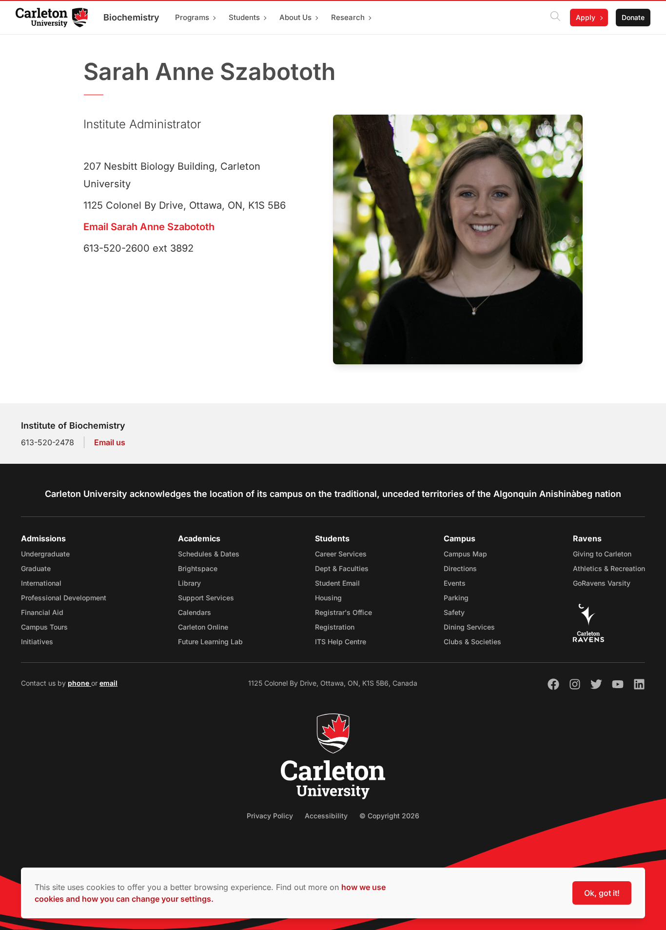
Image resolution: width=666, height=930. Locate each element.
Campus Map (465, 554)
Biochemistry (131, 17)
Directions (460, 568)
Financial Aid (42, 612)
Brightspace (197, 568)
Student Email (337, 583)
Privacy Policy (270, 815)
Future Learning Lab (210, 641)
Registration (334, 627)
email (108, 683)
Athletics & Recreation (609, 568)
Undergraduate (45, 554)
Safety (454, 612)
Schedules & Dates (208, 554)
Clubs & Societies (472, 641)
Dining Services (469, 627)
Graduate (36, 568)
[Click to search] (555, 17)
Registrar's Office (343, 612)
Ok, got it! (602, 893)
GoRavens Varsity (601, 583)
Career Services (341, 554)
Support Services (206, 598)
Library (189, 583)
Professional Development (63, 598)
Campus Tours (44, 627)
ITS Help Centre (340, 641)
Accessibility (326, 815)
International (41, 583)
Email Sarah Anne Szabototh (149, 227)
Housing (328, 598)
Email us (109, 442)
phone (79, 683)
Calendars (194, 612)
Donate (633, 17)
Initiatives (37, 641)
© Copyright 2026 (389, 815)
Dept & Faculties (342, 568)
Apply (585, 17)
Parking (456, 598)
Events (455, 583)
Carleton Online (203, 627)
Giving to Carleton (602, 554)
